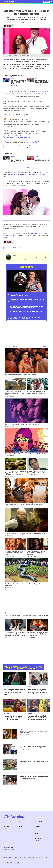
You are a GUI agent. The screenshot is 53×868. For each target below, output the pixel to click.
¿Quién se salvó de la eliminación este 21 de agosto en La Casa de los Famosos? (33, 731)
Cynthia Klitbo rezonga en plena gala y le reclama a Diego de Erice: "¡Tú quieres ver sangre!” (14, 717)
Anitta (14, 247)
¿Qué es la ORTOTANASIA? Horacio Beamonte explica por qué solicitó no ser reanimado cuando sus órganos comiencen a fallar (27, 301)
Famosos (26, 8)
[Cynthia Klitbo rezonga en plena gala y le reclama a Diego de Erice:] (14, 705)
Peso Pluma (7, 247)
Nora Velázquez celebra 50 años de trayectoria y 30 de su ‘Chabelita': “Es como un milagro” (26, 294)
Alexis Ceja (29, 22)
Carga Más (26, 167)
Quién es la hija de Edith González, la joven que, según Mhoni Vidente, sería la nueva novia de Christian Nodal (18, 82)
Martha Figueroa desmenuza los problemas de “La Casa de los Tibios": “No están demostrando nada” (34, 762)
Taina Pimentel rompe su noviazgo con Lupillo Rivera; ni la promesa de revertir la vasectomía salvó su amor (26, 312)
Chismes (20, 247)
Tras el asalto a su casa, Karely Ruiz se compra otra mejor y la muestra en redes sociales (34, 777)
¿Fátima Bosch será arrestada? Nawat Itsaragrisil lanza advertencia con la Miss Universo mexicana (17, 159)
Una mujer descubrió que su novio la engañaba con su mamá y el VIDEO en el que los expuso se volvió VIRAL (42, 81)
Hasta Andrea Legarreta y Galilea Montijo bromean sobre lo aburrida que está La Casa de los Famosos (38, 717)
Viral (36, 78)
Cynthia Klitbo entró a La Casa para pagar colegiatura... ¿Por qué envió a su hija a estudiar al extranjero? (26, 307)
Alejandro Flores (27, 734)
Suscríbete (46, 1)
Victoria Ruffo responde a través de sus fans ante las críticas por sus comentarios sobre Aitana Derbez (33, 746)
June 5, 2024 (35, 142)
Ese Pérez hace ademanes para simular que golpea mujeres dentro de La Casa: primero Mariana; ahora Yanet (42, 159)
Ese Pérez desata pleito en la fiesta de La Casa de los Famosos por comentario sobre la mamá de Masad (14, 691)
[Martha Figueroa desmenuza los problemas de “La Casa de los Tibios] (10, 764)
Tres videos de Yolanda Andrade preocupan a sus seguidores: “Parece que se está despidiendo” (37, 691)
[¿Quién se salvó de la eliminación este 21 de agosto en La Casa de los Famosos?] (10, 734)
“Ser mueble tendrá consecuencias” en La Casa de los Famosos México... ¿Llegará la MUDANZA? (25, 317)
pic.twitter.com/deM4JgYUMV (16, 138)
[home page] (8, 2)
